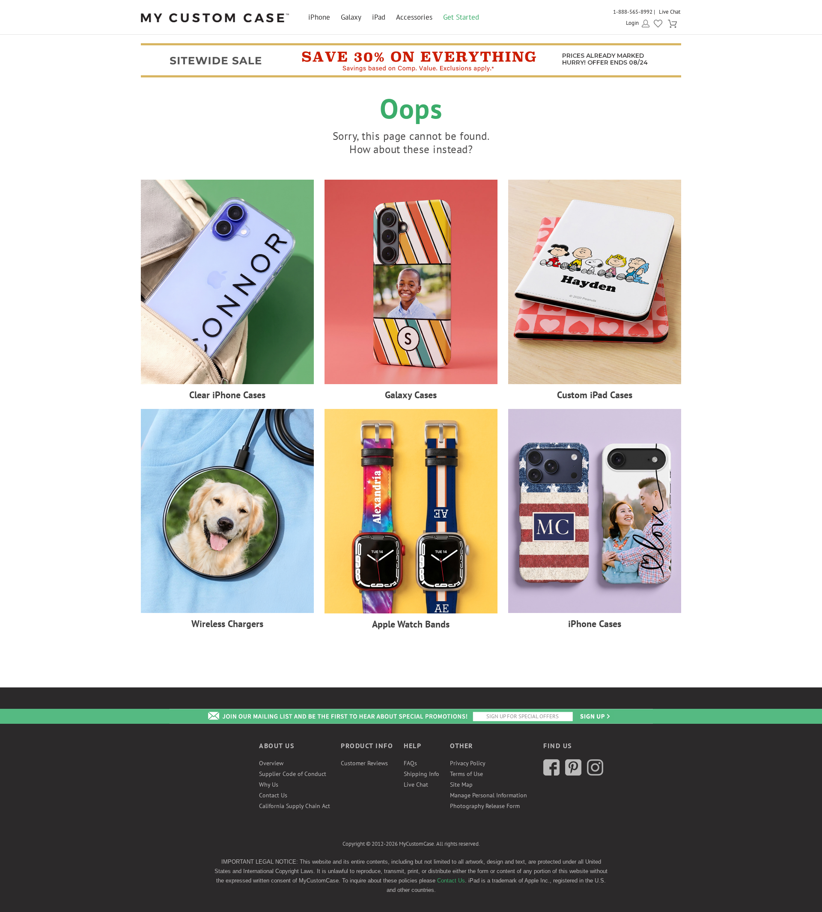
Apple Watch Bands (411, 624)
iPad (378, 17)
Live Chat (669, 11)
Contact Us (273, 795)
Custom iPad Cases (594, 395)
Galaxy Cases (411, 395)
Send (594, 716)
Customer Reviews (364, 763)
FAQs (410, 763)
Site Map (461, 784)
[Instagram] (595, 773)
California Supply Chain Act (294, 806)
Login (632, 23)
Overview (271, 763)
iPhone (319, 17)
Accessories (414, 17)
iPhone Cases (594, 624)
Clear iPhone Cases (227, 395)
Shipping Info (421, 774)
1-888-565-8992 (632, 11)
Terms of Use (466, 774)
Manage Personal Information (488, 795)
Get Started (461, 17)
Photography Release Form (485, 806)
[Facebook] (551, 773)
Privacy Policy (467, 763)
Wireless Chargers (227, 624)
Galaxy (351, 17)
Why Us (268, 784)
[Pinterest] (573, 773)
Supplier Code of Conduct (292, 774)
